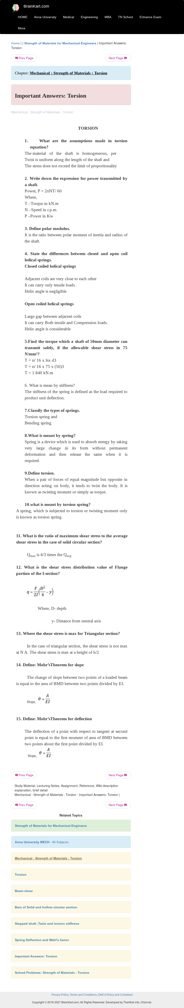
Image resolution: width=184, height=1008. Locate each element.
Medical (68, 17)
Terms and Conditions (83, 994)
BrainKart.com (36, 6)
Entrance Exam (150, 17)
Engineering (89, 17)
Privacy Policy (60, 994)
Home (15, 43)
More (21, 28)
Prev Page (25, 58)
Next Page (116, 58)
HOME (22, 17)
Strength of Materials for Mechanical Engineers (60, 43)
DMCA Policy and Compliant (115, 994)
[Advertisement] (155, 108)
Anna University (45, 17)
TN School (125, 17)
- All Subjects (41, 842)
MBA (108, 17)
